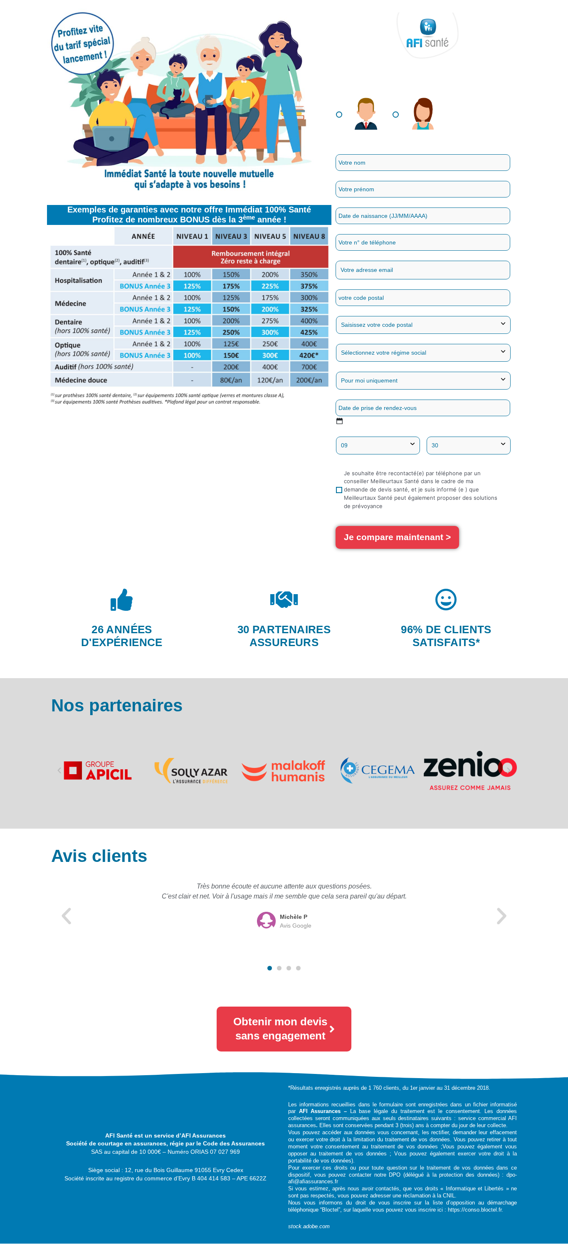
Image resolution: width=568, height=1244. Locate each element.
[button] (59, 771)
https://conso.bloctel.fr (474, 1210)
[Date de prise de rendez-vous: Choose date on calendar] (339, 421)
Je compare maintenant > (397, 537)
